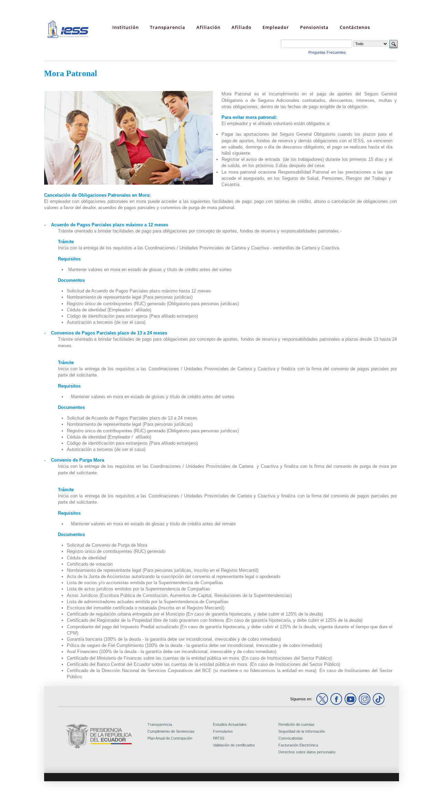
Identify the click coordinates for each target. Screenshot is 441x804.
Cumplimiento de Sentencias (171, 731)
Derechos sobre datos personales (307, 752)
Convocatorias (290, 738)
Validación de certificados (234, 745)
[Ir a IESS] (68, 36)
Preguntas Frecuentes (327, 52)
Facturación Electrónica (298, 745)
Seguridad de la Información (301, 731)
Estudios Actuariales (230, 724)
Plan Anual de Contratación (169, 738)
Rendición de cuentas (296, 724)
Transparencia (159, 724)
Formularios (223, 731)
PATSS (218, 738)
